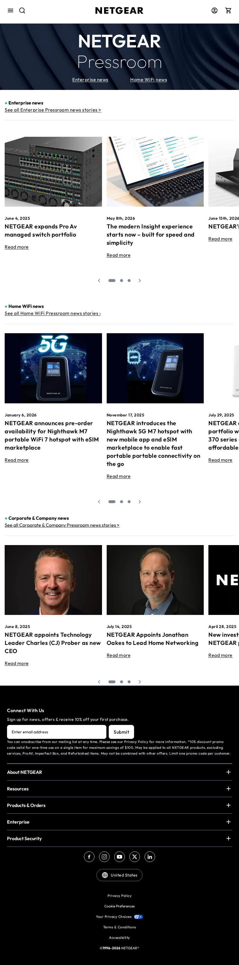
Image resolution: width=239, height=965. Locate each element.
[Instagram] (104, 857)
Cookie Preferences (119, 906)
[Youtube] (119, 857)
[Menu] (10, 10)
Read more (17, 247)
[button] (99, 280)
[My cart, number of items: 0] (228, 10)
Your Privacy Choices (113, 916)
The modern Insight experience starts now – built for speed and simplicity (151, 234)
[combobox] (18, 10)
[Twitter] (134, 857)
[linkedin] (150, 857)
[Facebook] (89, 857)
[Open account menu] (214, 10)
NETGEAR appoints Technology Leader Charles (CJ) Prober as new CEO (53, 642)
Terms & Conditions (119, 927)
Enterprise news (90, 79)
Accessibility (119, 937)
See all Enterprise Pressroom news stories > (53, 110)
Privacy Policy (119, 895)
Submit (121, 732)
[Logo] (119, 10)
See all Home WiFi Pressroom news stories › (53, 313)
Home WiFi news (148, 79)
